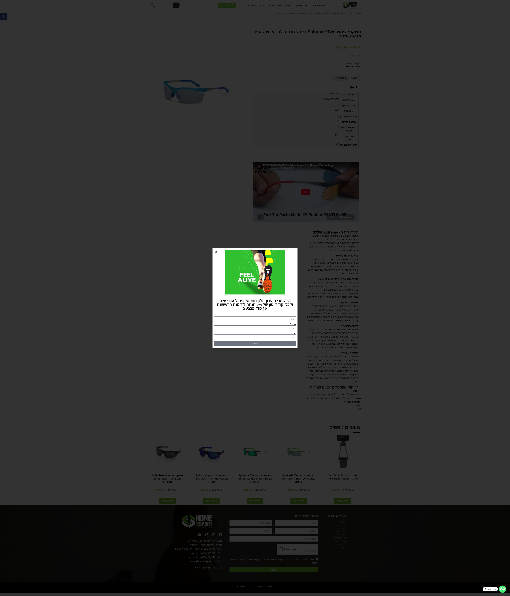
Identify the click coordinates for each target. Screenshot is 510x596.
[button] (216, 252)
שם (294, 315)
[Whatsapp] (502, 589)
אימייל (293, 324)
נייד (294, 333)
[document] (255, 298)
